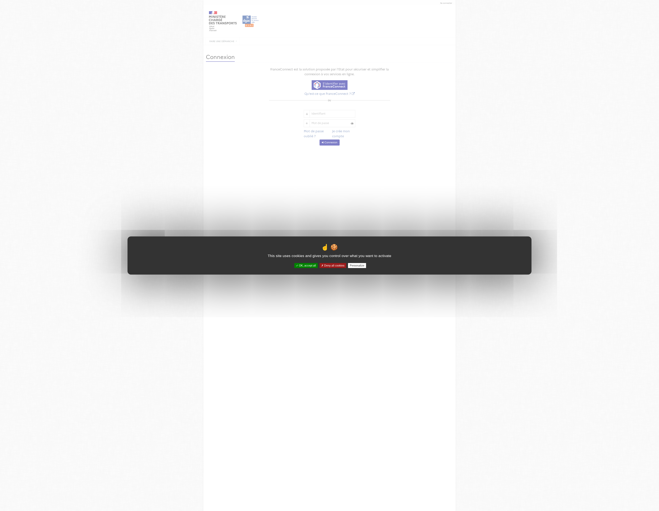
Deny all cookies (333, 265)
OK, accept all (307, 265)
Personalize (357, 265)
